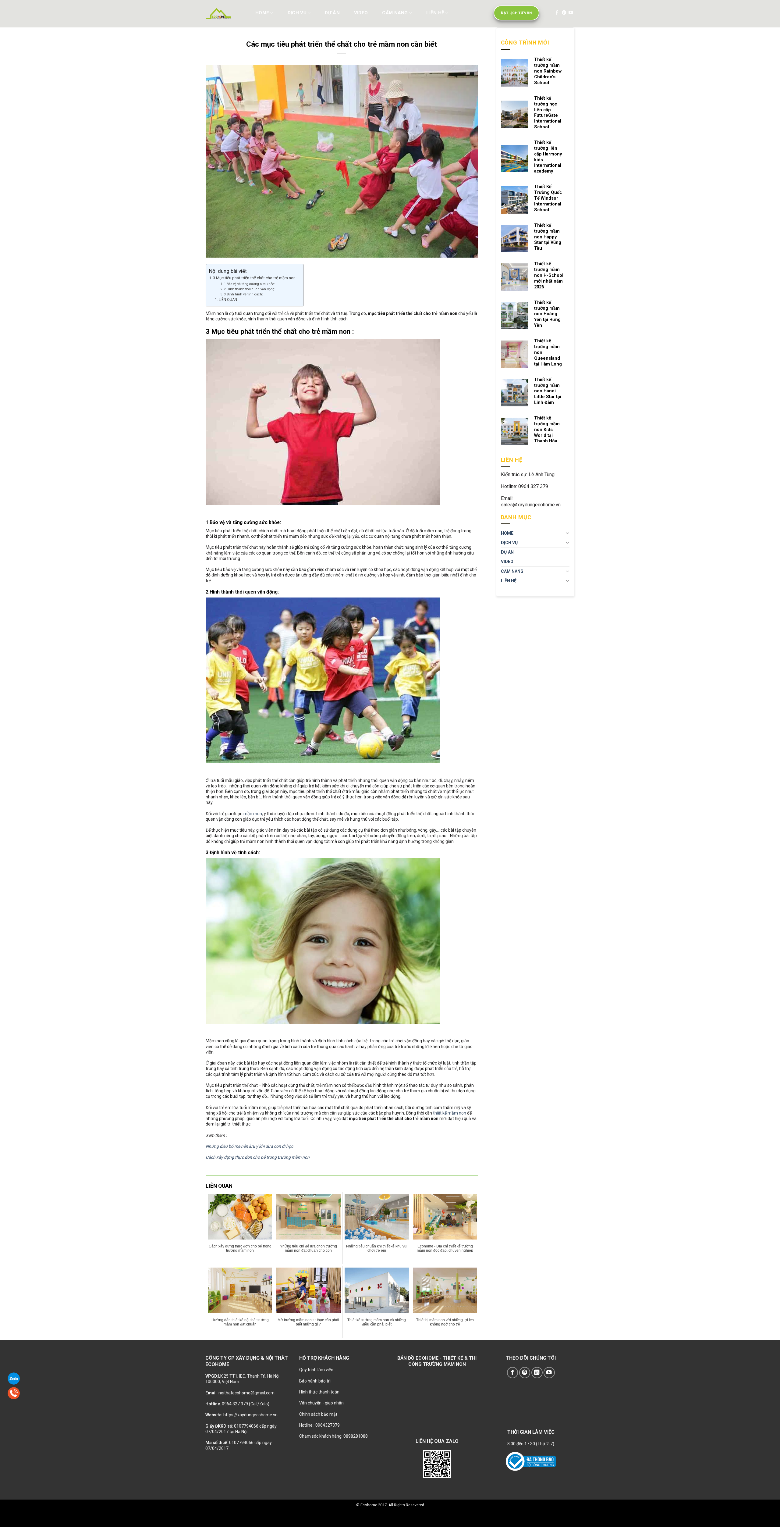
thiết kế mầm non (449, 1113)
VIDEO (361, 13)
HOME (262, 13)
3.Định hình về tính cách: (243, 294)
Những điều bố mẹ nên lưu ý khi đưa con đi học (249, 1146)
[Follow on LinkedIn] (537, 1372)
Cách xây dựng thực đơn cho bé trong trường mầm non (258, 1157)
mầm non (252, 813)
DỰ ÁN (332, 13)
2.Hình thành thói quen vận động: (249, 289)
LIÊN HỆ (435, 13)
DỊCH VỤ (297, 13)
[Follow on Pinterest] (564, 12)
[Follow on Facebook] (557, 12)
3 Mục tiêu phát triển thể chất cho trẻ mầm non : (255, 278)
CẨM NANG (395, 13)
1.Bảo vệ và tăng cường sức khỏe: (249, 284)
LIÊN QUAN (228, 300)
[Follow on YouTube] (571, 12)
